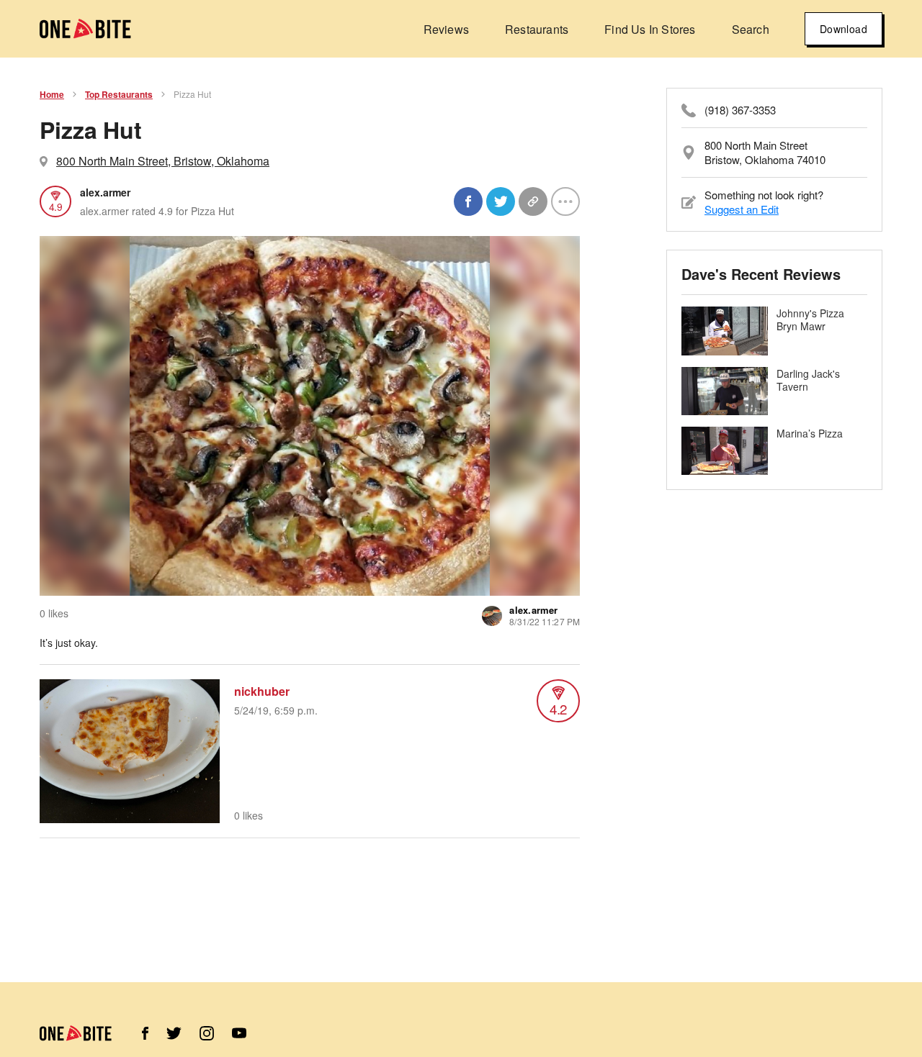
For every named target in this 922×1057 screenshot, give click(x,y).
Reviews (446, 29)
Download (843, 29)
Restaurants (536, 29)
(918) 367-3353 (740, 110)
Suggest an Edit (741, 209)
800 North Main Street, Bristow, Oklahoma (162, 161)
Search (750, 29)
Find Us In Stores (649, 29)
